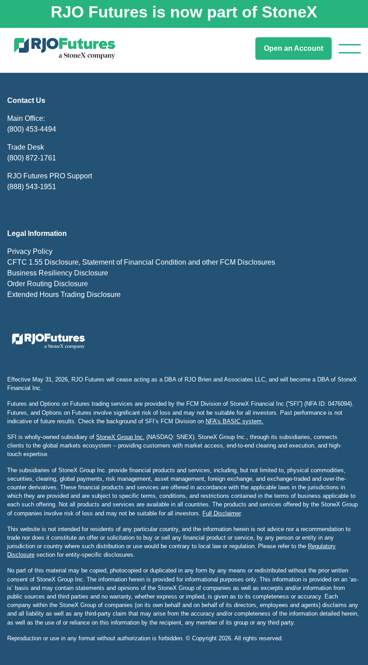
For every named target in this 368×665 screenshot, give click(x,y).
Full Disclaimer (221, 513)
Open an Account (293, 48)
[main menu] (350, 49)
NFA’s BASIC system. (234, 421)
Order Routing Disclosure (47, 284)
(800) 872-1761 (31, 158)
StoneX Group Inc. (120, 437)
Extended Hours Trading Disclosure (64, 294)
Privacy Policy (30, 251)
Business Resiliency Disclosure (57, 273)
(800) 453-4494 (31, 129)
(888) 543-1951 (31, 187)
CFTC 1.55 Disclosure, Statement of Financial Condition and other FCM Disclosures (141, 262)
